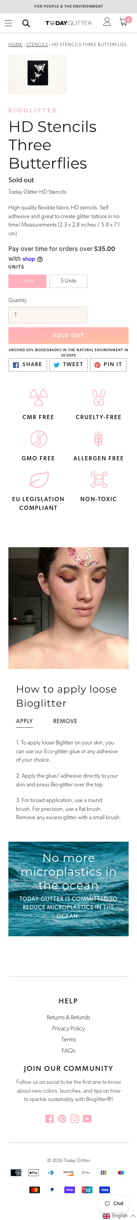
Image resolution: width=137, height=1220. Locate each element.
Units (16, 267)
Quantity (17, 301)
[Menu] (8, 23)
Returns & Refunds (68, 1018)
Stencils (37, 45)
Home (15, 45)
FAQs (68, 1051)
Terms (68, 1040)
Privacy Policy (68, 1029)
